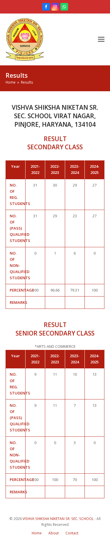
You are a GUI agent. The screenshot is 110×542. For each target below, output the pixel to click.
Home (37, 533)
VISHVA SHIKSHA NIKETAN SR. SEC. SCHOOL (58, 518)
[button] (101, 39)
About (53, 533)
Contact (71, 533)
